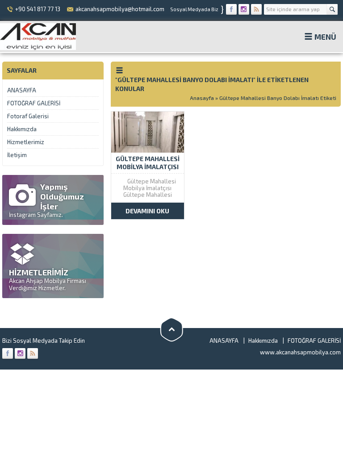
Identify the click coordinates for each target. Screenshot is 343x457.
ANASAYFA (21, 90)
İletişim (17, 154)
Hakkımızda (22, 129)
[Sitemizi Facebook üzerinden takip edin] (231, 9)
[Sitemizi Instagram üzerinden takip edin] (243, 9)
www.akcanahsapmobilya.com (300, 352)
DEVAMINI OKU (147, 211)
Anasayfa (202, 98)
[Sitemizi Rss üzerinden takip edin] (256, 9)
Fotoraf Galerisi (28, 116)
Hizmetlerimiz (25, 141)
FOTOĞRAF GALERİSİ (33, 103)
